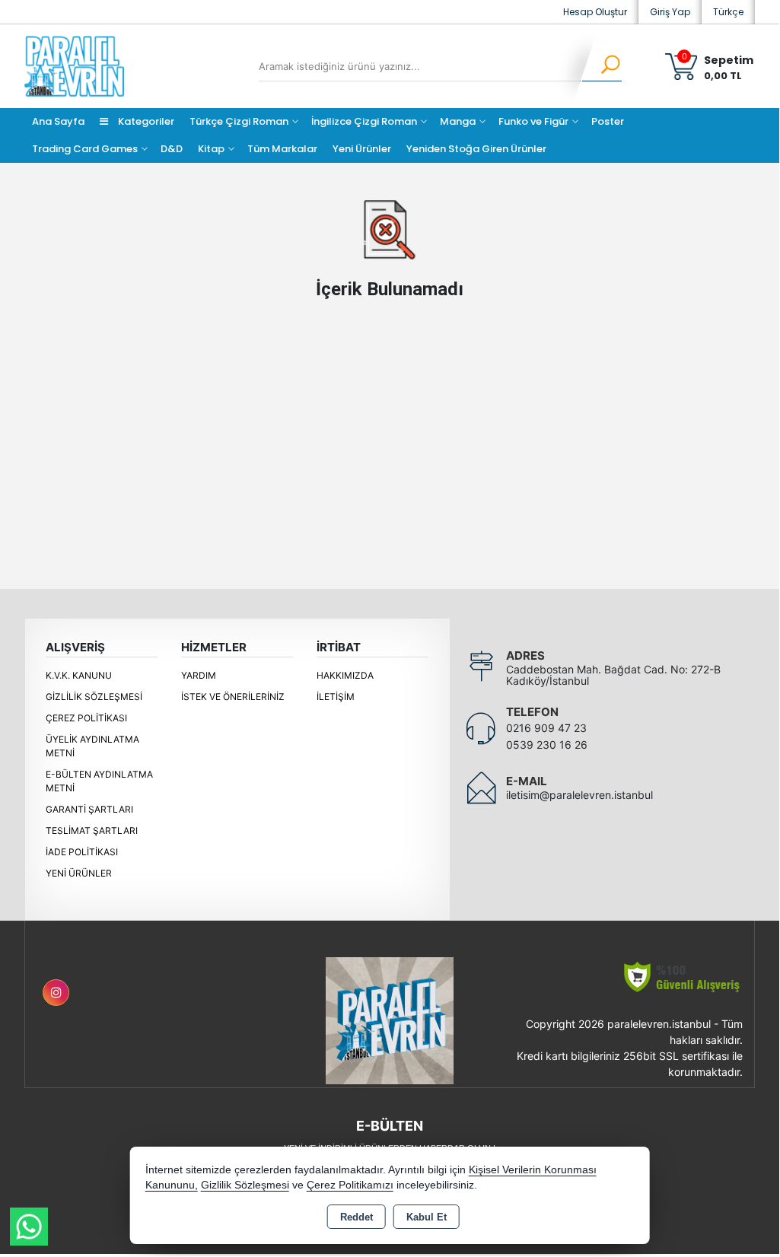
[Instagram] (56, 992)
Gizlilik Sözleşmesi (94, 696)
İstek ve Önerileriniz (233, 696)
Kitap (211, 149)
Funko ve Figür (533, 121)
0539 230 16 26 (546, 744)
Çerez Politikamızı (350, 1185)
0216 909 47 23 (546, 727)
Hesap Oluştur (595, 11)
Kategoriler (145, 121)
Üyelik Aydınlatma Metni (92, 746)
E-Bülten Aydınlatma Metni (99, 781)
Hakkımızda (345, 675)
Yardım (198, 675)
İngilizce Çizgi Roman (364, 121)
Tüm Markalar (282, 149)
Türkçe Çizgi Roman (238, 121)
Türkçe (728, 11)
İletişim (336, 696)
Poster (607, 121)
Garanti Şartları (89, 809)
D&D (172, 149)
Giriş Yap (670, 11)
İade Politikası (82, 852)
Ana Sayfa (58, 121)
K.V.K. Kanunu (79, 675)
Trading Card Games (85, 149)
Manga (458, 121)
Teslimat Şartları (92, 830)
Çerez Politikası (86, 718)
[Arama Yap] (601, 66)
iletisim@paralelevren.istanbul (579, 794)
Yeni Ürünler (79, 873)
